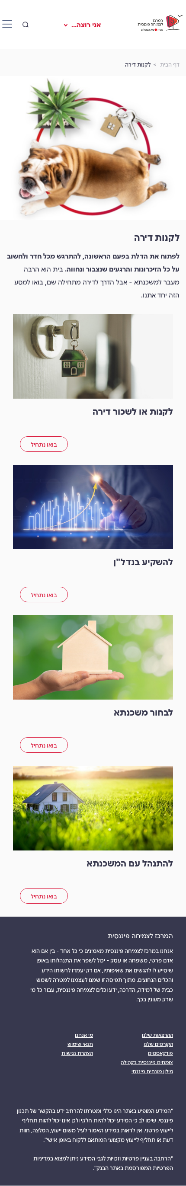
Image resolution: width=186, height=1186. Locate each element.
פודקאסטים (160, 1052)
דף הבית (170, 64)
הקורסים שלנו (158, 1043)
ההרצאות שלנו (157, 1034)
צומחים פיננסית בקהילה (147, 1061)
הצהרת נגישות (77, 1052)
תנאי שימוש (80, 1043)
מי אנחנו (84, 1034)
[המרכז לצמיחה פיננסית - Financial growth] (160, 24)
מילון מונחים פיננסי (152, 1070)
